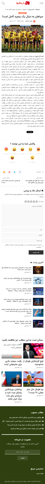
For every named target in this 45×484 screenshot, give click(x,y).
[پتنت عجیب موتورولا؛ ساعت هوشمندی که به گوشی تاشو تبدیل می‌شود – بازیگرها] (38, 324)
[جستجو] (4, 3)
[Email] (4, 172)
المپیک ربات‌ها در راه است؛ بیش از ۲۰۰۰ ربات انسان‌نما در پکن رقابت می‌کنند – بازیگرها (18, 290)
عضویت (22, 458)
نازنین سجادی (28, 21)
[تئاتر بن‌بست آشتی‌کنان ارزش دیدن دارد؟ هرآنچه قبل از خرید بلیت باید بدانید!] (38, 270)
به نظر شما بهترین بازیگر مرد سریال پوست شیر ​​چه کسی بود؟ (24, 425)
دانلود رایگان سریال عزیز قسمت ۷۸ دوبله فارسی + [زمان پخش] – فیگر (22, 421)
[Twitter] (15, 172)
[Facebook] (20, 172)
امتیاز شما (41, 202)
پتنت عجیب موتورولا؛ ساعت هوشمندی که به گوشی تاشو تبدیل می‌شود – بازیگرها (17, 322)
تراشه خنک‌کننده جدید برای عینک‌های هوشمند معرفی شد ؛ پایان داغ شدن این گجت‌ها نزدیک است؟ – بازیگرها (16, 311)
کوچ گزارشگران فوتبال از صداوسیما (33, 362)
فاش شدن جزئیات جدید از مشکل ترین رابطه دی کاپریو (26, 429)
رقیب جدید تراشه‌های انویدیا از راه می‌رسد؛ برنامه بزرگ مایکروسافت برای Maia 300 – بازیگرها (17, 300)
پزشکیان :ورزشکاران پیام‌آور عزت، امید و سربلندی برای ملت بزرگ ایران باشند (13, 394)
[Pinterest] (9, 172)
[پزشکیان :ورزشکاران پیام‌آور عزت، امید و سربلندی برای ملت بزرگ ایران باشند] (12, 379)
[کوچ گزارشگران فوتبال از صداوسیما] (33, 351)
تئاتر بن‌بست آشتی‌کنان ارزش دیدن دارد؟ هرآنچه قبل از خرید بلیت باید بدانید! (16, 269)
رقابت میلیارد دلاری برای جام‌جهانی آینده (13, 362)
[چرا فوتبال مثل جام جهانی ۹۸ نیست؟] (33, 379)
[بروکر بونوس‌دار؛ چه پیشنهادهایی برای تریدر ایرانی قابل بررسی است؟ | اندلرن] (38, 281)
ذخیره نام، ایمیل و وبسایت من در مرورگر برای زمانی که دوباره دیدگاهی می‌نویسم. (23, 246)
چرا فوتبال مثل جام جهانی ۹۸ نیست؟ (35, 391)
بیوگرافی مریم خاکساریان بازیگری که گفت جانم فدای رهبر (25, 418)
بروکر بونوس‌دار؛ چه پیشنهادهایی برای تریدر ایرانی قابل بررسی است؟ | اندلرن (17, 279)
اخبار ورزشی (22, 13)
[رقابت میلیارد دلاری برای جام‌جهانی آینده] (12, 351)
